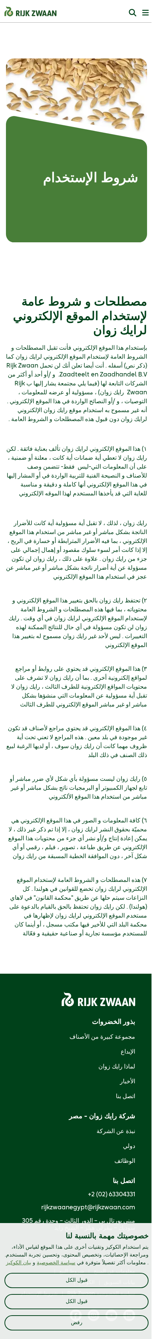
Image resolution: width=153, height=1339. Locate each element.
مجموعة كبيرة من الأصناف (102, 1037)
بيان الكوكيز (18, 1262)
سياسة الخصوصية (56, 1262)
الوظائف (124, 1161)
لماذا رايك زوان (116, 1067)
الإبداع (128, 1052)
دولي (129, 1146)
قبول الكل (77, 1280)
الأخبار (127, 1081)
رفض (76, 1322)
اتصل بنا (125, 1096)
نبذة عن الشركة (116, 1131)
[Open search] (132, 12)
